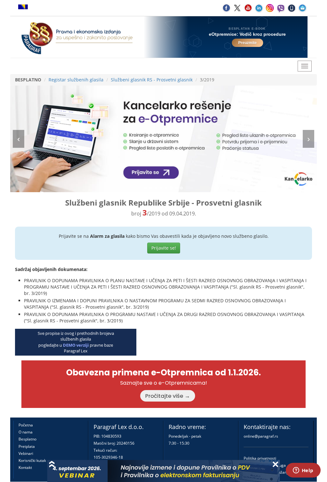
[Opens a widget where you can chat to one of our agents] (303, 471)
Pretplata (27, 446)
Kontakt (25, 467)
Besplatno (27, 439)
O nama (26, 432)
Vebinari (26, 453)
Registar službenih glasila (76, 80)
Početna (26, 425)
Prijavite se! (163, 248)
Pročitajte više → (167, 396)
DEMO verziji (76, 345)
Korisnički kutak (32, 460)
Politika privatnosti (260, 458)
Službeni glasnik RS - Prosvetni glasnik (152, 80)
